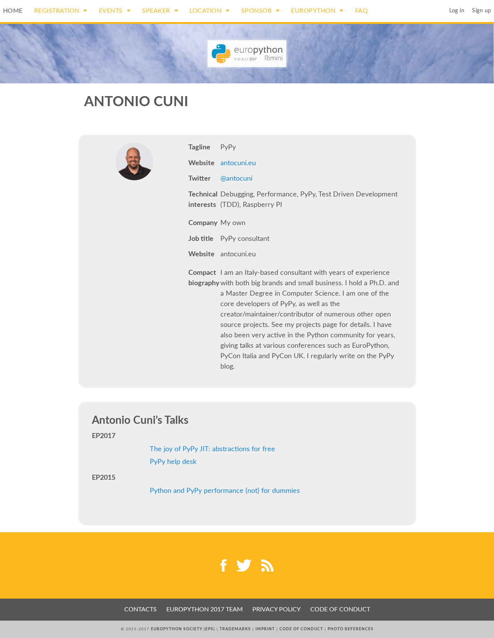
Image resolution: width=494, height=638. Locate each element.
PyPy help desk (173, 462)
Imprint (265, 629)
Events (112, 11)
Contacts (140, 609)
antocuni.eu (238, 163)
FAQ (361, 11)
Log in (456, 11)
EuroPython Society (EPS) (183, 629)
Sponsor (257, 11)
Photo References (351, 629)
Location (206, 11)
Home (13, 11)
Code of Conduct (340, 609)
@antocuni (236, 178)
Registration (57, 11)
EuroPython (314, 11)
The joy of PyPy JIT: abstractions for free (212, 449)
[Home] (247, 53)
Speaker (157, 11)
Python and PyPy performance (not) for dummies (225, 490)
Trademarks (235, 629)
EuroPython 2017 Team (204, 609)
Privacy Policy (276, 609)
